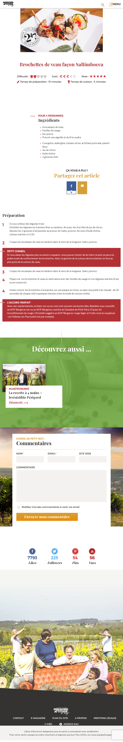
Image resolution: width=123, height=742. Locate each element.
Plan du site (60, 718)
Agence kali (71, 724)
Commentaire (25, 467)
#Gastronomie (19, 388)
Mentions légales (105, 718)
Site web (85, 453)
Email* (52, 453)
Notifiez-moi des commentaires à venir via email (50, 506)
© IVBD (48, 724)
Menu (116, 3)
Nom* (19, 453)
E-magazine (38, 718)
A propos (81, 718)
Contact (18, 718)
